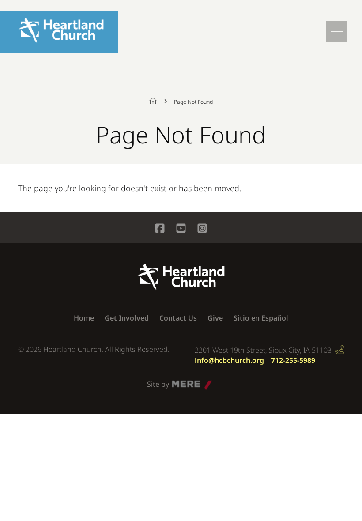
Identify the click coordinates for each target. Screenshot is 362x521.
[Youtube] (181, 229)
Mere (180, 382)
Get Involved (127, 318)
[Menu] (336, 31)
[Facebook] (160, 229)
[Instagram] (202, 229)
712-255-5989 (293, 360)
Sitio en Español (261, 318)
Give (215, 318)
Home (158, 101)
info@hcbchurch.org (229, 360)
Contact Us (178, 318)
